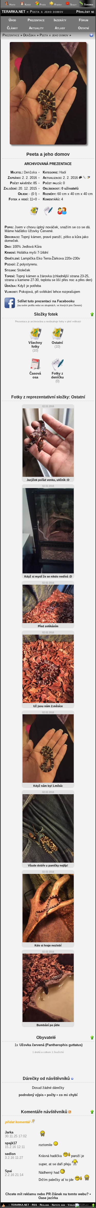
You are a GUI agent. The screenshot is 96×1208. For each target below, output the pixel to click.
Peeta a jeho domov (54, 35)
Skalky (73, 4)
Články (12, 28)
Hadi (62, 172)
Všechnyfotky (35, 344)
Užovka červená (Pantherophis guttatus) (50, 1045)
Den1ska (29, 35)
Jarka (9, 1132)
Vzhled (71, 1204)
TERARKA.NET (13, 12)
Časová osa (35, 375)
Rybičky (58, 4)
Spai (8, 1171)
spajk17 (11, 1143)
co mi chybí (68, 1095)
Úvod (12, 20)
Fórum (83, 20)
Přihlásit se (85, 12)
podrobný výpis (31, 1095)
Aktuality (36, 28)
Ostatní (83, 28)
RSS (34, 1204)
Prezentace (36, 20)
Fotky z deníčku (57, 375)
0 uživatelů (70, 188)
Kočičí (27, 4)
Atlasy (60, 28)
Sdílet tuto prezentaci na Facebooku (45, 301)
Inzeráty (60, 20)
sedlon (10, 1154)
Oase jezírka (48, 1198)
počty (51, 1095)
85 (23, 183)
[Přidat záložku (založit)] (3, 1206)
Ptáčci (42, 4)
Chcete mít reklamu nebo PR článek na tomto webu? (47, 1194)
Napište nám (58, 1204)
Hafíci (12, 4)
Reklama (44, 1204)
